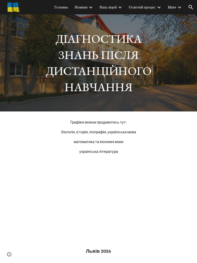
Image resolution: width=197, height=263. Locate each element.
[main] (98, 63)
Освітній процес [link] (142, 7)
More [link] (172, 7)
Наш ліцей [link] (108, 7)
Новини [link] (81, 7)
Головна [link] (61, 7)
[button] (191, 7)
